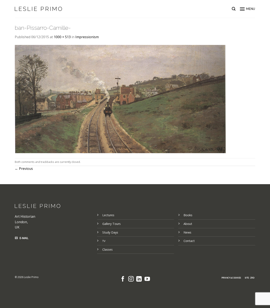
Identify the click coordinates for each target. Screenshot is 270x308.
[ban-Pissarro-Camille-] (120, 98)
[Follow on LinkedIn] (139, 279)
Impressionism (87, 37)
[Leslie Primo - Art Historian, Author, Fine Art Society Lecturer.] (38, 9)
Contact (189, 241)
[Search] (233, 9)
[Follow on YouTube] (147, 279)
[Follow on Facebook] (123, 279)
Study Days (110, 232)
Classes (107, 249)
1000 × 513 (62, 37)
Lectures (108, 215)
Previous (24, 168)
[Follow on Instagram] (131, 279)
